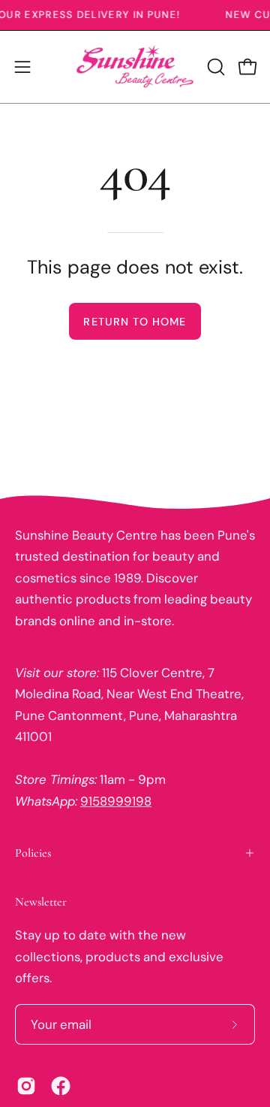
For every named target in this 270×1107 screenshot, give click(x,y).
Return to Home (134, 321)
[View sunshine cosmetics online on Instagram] (26, 1086)
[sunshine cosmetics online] (135, 67)
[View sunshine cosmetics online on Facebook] (61, 1086)
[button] (214, 66)
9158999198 (116, 801)
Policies (33, 852)
